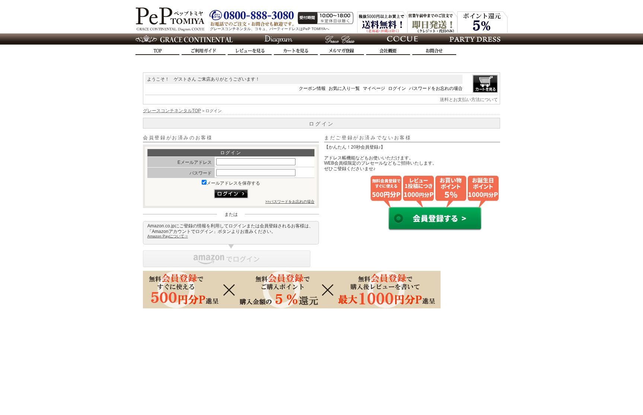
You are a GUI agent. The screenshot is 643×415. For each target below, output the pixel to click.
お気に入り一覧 (344, 88)
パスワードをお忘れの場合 (436, 88)
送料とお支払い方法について (469, 99)
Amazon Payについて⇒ (167, 236)
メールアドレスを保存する (233, 183)
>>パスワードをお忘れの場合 (289, 202)
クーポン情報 (312, 88)
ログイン (397, 88)
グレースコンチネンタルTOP (172, 110)
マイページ (374, 88)
